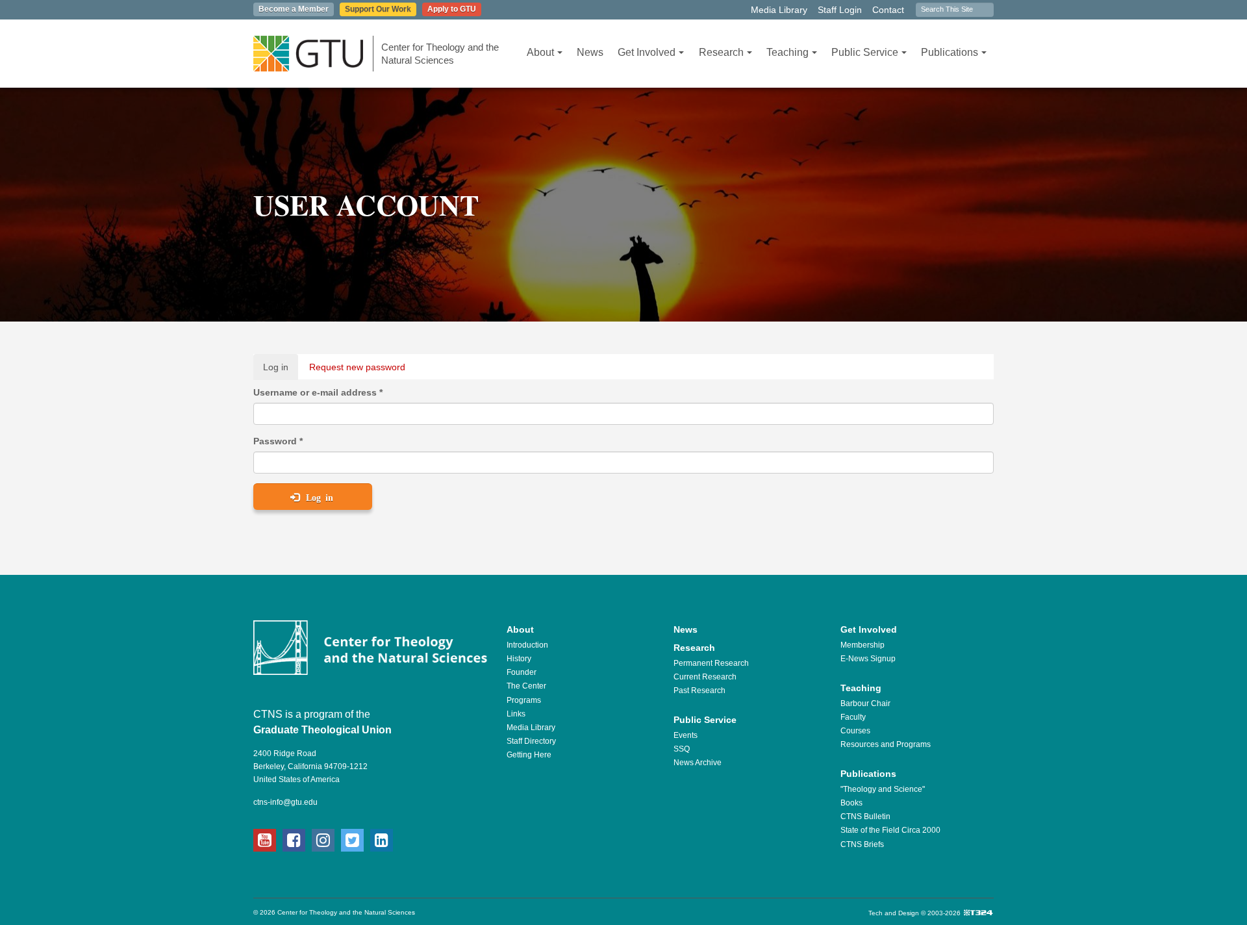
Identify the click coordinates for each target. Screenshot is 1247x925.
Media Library (779, 10)
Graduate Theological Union (322, 729)
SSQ (682, 749)
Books (851, 802)
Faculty (853, 717)
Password (278, 441)
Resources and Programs (885, 744)
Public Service (864, 52)
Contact (888, 10)
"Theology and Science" (882, 789)
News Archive (698, 762)
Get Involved (646, 52)
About (540, 52)
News (590, 52)
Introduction (527, 645)
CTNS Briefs (862, 844)
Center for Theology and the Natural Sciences (440, 54)
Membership (862, 645)
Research (721, 52)
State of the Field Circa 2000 (890, 830)
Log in (280, 371)
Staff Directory (531, 741)
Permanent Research (711, 663)
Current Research (705, 676)
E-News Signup (868, 658)
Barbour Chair (865, 703)
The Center (526, 686)
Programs (524, 700)
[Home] (313, 53)
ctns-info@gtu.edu (285, 802)
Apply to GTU (451, 9)
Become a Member (293, 9)
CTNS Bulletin (865, 816)
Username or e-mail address (318, 392)
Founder (521, 672)
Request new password (357, 367)
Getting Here (529, 754)
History (519, 658)
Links (516, 713)
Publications (949, 52)
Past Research (699, 690)
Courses (855, 730)
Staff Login (840, 10)
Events (686, 735)
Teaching (787, 52)
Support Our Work (378, 9)
